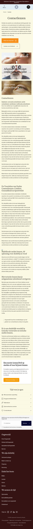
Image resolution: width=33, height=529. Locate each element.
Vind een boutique (6, 457)
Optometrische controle (10, 406)
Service (4, 449)
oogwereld (13, 517)
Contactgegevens (26, 520)
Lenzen (3, 479)
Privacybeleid (5, 520)
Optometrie (5, 494)
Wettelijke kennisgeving (17, 525)
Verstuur (26, 423)
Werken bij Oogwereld (7, 442)
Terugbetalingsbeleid (12, 522)
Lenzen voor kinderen (9, 46)
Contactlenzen (8, 410)
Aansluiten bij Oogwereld (8, 445)
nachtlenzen (13, 104)
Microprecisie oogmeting (10, 395)
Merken (4, 486)
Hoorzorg (4, 467)
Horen (3, 482)
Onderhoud (5, 504)
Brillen (3, 476)
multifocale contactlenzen (23, 104)
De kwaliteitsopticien (7, 498)
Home (4, 12)
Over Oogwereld (6, 439)
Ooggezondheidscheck (10, 398)
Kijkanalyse (7, 402)
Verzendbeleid (22, 522)
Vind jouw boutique (10, 380)
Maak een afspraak (9, 40)
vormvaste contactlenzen (14, 102)
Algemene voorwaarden (15, 520)
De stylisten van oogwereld (9, 501)
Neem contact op (6, 461)
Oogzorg (4, 464)
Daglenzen (4, 102)
